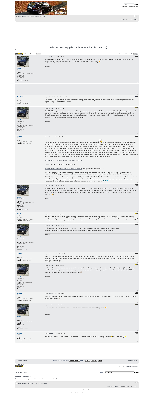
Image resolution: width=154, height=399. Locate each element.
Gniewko (51, 136)
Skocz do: (102, 372)
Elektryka (44, 16)
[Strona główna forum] (77, 8)
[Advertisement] (63, 33)
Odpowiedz (18, 53)
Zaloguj (136, 19)
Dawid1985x (52, 97)
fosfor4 (51, 56)
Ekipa (108, 386)
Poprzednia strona (22, 360)
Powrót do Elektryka (21, 372)
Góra (137, 82)
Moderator (24, 50)
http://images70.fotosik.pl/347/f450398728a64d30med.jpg (63, 168)
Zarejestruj (129, 19)
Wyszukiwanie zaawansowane (130, 6)
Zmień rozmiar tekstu (136, 16)
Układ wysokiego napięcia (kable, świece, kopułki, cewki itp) (77, 47)
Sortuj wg (82, 360)
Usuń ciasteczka (115, 386)
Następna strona (132, 360)
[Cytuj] (136, 56)
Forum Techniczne (35, 16)
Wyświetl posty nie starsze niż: (61, 360)
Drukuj (134, 16)
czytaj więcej (21, 364)
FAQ (124, 19)
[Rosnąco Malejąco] (96, 360)
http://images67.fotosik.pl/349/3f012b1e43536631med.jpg (63, 160)
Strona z (128, 53)
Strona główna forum (23, 16)
